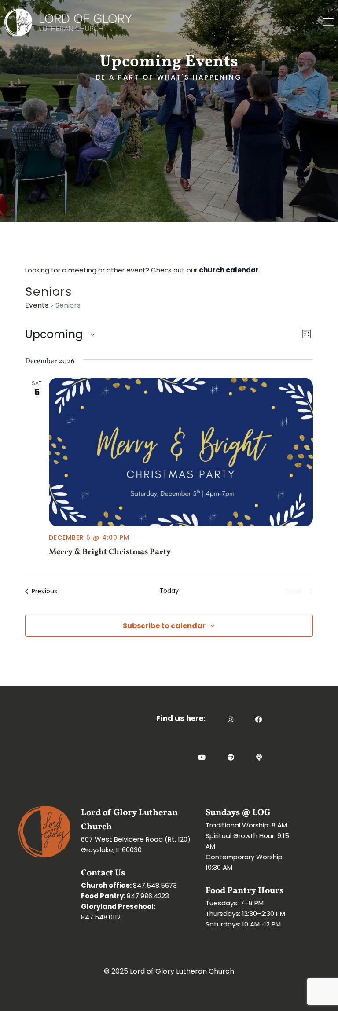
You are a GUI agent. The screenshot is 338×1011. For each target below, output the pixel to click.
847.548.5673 (155, 885)
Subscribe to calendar (164, 626)
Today (169, 591)
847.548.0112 (101, 917)
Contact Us (103, 873)
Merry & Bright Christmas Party (110, 552)
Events (36, 305)
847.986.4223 (148, 896)
